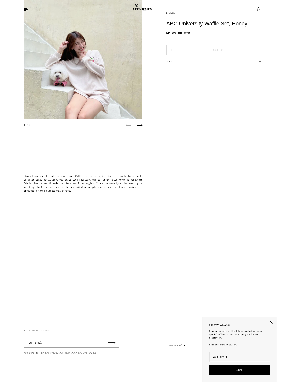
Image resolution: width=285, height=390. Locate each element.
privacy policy (228, 344)
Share (169, 61)
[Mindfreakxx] (142, 9)
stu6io (172, 13)
